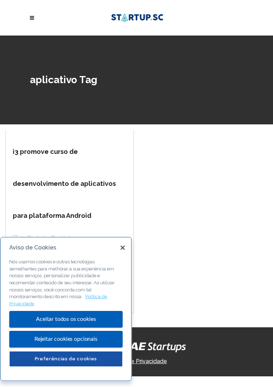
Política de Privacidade (136, 361)
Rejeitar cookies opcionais (65, 339)
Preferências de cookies (66, 358)
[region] (66, 309)
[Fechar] (122, 248)
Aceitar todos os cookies (66, 319)
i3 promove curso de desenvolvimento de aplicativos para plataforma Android (64, 183)
